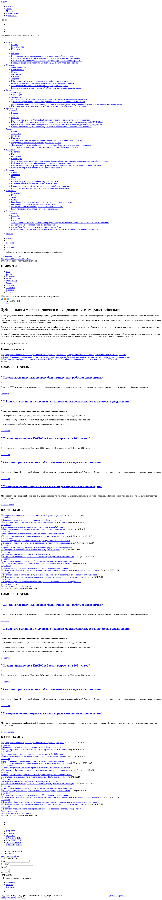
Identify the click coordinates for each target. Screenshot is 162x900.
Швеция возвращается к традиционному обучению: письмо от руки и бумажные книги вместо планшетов (57, 165)
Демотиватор (11, 15)
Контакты (10, 887)
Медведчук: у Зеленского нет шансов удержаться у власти (36, 143)
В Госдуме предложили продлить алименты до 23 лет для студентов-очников (44, 63)
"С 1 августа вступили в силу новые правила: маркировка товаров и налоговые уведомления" (66, 401)
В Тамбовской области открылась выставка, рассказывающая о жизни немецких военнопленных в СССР (57, 229)
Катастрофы (16, 159)
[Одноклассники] (5, 299)
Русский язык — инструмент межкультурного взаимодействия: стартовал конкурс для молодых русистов (56, 124)
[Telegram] (8, 299)
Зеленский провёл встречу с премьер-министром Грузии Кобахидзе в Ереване (45, 147)
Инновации (11, 191)
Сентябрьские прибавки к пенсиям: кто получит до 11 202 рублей (39, 86)
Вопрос (5, 872)
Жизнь (14, 72)
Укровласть (16, 133)
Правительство (17, 47)
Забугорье (10, 149)
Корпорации (16, 95)
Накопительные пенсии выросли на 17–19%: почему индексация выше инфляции (46, 88)
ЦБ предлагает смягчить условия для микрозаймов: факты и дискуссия (42, 81)
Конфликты (16, 156)
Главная (9, 234)
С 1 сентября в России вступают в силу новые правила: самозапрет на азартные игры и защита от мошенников (49, 575)
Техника (14, 197)
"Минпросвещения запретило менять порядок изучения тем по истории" (51, 486)
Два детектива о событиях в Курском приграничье (33, 225)
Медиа (14, 213)
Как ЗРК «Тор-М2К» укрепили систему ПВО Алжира (34, 181)
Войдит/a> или (7, 258)
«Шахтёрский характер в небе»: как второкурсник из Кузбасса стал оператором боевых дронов (52, 145)
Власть (9, 42)
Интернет (15, 76)
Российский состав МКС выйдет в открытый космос (34, 204)
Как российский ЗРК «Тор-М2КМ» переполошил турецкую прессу (40, 188)
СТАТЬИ (10, 833)
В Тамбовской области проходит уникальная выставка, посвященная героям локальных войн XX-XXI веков (58, 122)
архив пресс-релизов (117, 895)
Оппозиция (16, 74)
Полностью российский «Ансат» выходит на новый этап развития (40, 186)
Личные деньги (18, 92)
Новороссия (16, 113)
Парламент (16, 49)
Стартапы (15, 193)
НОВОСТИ (11, 831)
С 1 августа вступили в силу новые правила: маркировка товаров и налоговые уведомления (41, 582)
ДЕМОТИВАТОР (13, 840)
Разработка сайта (8, 898)
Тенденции (16, 97)
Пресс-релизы (12, 13)
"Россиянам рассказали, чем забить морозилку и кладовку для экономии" (52, 462)
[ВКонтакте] (2, 299)
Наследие (15, 216)
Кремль (14, 44)
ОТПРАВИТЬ (7, 875)
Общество (5, 431)
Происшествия (17, 70)
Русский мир (11, 108)
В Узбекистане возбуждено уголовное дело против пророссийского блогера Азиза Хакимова (51, 127)
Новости (10, 6)
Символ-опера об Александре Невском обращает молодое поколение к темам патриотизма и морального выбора (60, 222)
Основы (14, 111)
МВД (13, 177)
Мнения (9, 11)
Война (14, 131)
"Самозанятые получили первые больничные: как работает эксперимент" (52, 377)
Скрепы (9, 211)
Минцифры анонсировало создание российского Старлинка (37, 206)
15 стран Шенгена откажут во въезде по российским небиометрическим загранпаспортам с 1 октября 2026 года (59, 161)
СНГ (13, 115)
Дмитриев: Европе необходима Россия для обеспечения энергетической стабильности (48, 102)
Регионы (15, 54)
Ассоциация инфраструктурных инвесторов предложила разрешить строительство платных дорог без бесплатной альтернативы (66, 104)
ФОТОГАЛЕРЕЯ (13, 842)
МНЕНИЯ (10, 836)
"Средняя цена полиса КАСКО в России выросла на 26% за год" (45, 438)
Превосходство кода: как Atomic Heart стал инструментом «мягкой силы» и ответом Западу (50, 120)
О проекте (10, 882)
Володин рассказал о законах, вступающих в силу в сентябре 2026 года (42, 56)
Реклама (9, 885)
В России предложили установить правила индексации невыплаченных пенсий (45, 58)
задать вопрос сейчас (10, 856)
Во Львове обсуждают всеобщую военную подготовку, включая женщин (42, 163)
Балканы (15, 117)
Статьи (9, 9)
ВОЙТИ (4, 2)
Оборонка (15, 175)
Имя (3, 861)
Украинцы (15, 136)
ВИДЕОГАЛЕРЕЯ (14, 845)
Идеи (13, 220)
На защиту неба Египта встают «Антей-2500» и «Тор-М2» (36, 184)
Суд (12, 51)
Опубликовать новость (11, 256)
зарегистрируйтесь (22, 258)
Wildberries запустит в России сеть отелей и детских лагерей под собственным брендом (49, 99)
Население (10, 65)
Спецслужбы (16, 179)
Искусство (15, 218)
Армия (14, 172)
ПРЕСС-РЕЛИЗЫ (14, 838)
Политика (15, 152)
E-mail (4, 867)
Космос (14, 200)
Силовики (10, 170)
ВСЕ (8, 272)
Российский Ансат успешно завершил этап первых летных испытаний (42, 202)
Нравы (14, 154)
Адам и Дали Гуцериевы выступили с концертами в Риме (36, 227)
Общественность (18, 67)
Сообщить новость (9, 584)
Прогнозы (15, 138)
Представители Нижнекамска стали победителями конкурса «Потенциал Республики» (48, 106)
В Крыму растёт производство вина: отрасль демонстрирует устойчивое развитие (46, 60)
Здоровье (15, 79)
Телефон (5, 864)
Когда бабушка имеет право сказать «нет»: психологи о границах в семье (42, 83)
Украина (9, 129)
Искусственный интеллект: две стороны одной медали (35, 209)
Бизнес (9, 90)
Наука (13, 195)
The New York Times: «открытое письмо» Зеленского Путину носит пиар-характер (46, 140)
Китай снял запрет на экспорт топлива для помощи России (36, 168)
